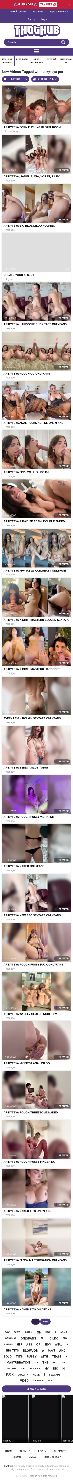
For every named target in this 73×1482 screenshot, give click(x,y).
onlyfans (28, 1338)
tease (57, 1356)
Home (8, 1451)
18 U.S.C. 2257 (52, 1456)
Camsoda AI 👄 (66, 60)
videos (12, 1368)
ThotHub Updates (17, 11)
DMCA (32, 1456)
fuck (9, 1374)
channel (38, 1380)
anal (58, 1344)
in (63, 1369)
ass (29, 1344)
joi (36, 1362)
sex (55, 1368)
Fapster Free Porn (59, 11)
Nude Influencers (36, 60)
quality (23, 1374)
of (38, 1344)
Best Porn (22, 59)
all (42, 1338)
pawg (17, 1332)
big (65, 1338)
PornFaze (38, 11)
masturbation (18, 1362)
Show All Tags (36, 1388)
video (24, 1380)
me (50, 1380)
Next (45, 1321)
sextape (55, 1374)
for (48, 1332)
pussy (32, 1356)
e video (8, 1344)
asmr (63, 1332)
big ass (35, 1368)
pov (7, 1332)
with (44, 1356)
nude (36, 1374)
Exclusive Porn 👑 (7, 60)
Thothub (32, 1476)
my (46, 1368)
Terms (16, 1456)
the (45, 1362)
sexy (47, 1344)
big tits (12, 1350)
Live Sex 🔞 (51, 59)
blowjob (30, 1350)
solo (8, 1356)
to (67, 1356)
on (39, 1332)
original (10, 1338)
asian (29, 1332)
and (62, 1350)
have (51, 1350)
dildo (54, 1338)
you (63, 1362)
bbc (54, 1362)
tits (19, 1356)
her (19, 1344)
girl (23, 1368)
